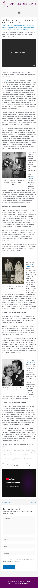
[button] (19, 12)
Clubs (15, 25)
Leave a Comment (7, 25)
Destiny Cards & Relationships (25, 25)
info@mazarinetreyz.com (21, 583)
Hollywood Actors (23, 27)
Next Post (33, 502)
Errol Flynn (5, 80)
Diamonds (5, 27)
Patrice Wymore (30, 362)
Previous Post (5, 502)
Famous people (12, 27)
